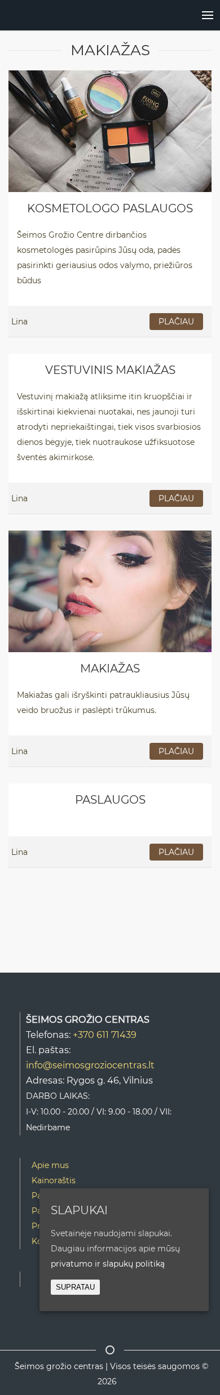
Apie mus (50, 1165)
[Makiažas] (110, 591)
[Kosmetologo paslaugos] (110, 131)
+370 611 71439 (105, 1034)
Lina (19, 322)
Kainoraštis (54, 1180)
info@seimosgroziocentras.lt (90, 1065)
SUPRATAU (75, 1287)
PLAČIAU (176, 322)
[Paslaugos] (196, 15)
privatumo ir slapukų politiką (108, 1264)
